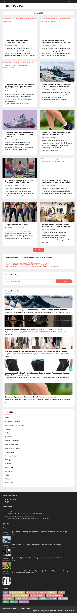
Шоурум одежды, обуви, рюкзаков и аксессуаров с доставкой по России (56, 225)
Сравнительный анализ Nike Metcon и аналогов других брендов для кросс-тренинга (19, 134)
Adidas (8, 464)
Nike (7, 475)
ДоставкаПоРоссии (13, 421)
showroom (9, 483)
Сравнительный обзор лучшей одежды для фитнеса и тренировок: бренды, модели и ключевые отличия (19, 86)
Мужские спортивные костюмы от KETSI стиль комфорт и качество (27, 263)
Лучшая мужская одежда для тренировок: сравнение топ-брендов (56, 41)
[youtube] (72, 1)
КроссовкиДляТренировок (15, 425)
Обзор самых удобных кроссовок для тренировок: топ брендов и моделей (56, 181)
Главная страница (10, 511)
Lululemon (9, 471)
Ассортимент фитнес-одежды (16, 225)
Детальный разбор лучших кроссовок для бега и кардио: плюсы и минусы (56, 85)
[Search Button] (73, 6)
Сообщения (12, 499)
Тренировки (10, 452)
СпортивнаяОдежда (13, 448)
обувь (8, 433)
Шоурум (9, 460)
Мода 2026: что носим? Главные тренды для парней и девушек (26, 265)
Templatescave (46, 611)
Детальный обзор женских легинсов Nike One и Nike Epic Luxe (24, 513)
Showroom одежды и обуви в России (13, 608)
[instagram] (68, 1)
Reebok (8, 479)
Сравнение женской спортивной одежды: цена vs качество (17, 41)
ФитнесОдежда (11, 456)
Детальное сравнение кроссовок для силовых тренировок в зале (56, 133)
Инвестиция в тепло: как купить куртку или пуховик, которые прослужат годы (31, 266)
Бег (7, 418)
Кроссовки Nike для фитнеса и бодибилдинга (19, 516)
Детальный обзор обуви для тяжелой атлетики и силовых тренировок (19, 181)
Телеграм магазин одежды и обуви (62, 611)
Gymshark (9, 467)
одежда (9, 437)
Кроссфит (9, 429)
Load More (38, 250)
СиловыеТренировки (13, 441)
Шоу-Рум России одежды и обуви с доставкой (16, 6)
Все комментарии (14, 502)
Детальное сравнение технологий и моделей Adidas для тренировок (27, 518)
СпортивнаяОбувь (12, 444)
